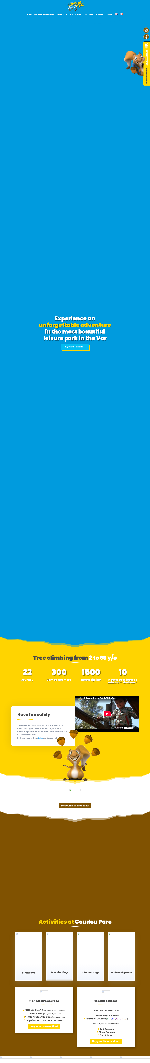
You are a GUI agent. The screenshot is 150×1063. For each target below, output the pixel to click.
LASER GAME (89, 15)
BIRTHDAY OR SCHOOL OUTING (69, 15)
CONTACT (100, 15)
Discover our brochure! (75, 805)
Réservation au (146, 67)
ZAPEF (109, 15)
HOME (29, 15)
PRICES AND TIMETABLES (44, 15)
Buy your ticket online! (75, 347)
